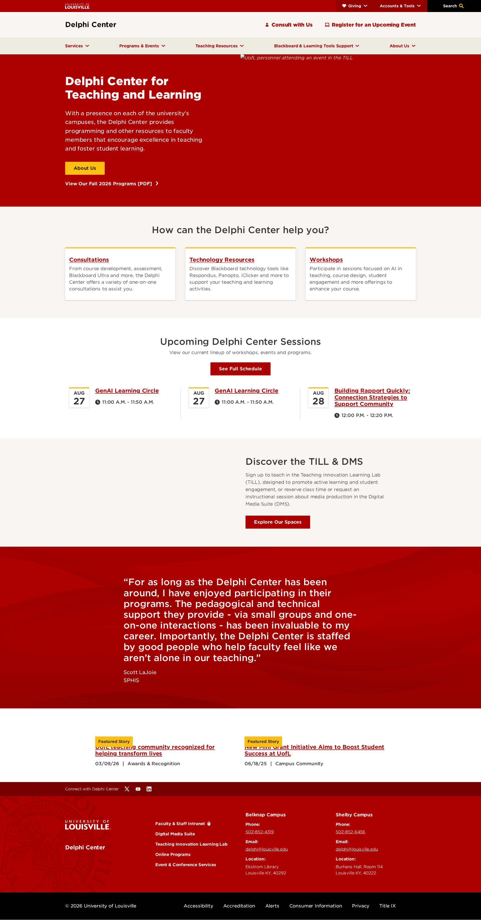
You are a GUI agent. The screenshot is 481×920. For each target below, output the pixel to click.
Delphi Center (85, 847)
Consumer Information (315, 905)
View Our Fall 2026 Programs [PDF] (109, 183)
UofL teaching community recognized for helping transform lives (155, 750)
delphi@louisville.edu (267, 849)
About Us (85, 168)
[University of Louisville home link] (77, 6)
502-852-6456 (350, 831)
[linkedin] (149, 789)
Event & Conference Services (185, 864)
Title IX (387, 905)
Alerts (272, 905)
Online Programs (173, 854)
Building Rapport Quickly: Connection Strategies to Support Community (372, 397)
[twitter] (127, 789)
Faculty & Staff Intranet (180, 823)
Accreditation (239, 905)
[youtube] (138, 789)
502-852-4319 (260, 831)
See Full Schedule (240, 368)
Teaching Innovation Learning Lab (191, 844)
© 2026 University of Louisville (100, 905)
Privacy (360, 905)
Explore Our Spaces (278, 522)
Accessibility (198, 905)
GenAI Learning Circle (127, 390)
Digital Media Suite (175, 833)
